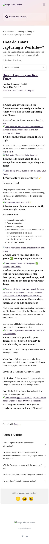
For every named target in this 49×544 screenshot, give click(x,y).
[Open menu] (44, 4)
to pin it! (10, 152)
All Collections (8, 32)
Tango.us (17, 424)
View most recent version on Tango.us (18, 90)
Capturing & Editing (24, 32)
